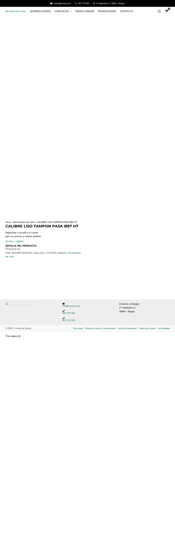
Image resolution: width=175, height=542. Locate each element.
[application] (70, 11)
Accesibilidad (164, 328)
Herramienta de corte (24, 222)
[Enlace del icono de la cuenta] (159, 11)
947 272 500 (83, 3)
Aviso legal (78, 328)
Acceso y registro (14, 241)
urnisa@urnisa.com (62, 3)
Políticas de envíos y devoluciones (100, 328)
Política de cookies (147, 328)
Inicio (8, 222)
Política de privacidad (127, 328)
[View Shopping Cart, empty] (167, 11)
